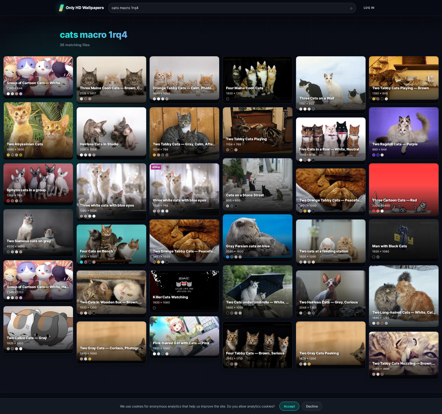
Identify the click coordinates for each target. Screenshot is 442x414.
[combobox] (229, 8)
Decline (312, 406)
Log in (369, 8)
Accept (289, 406)
